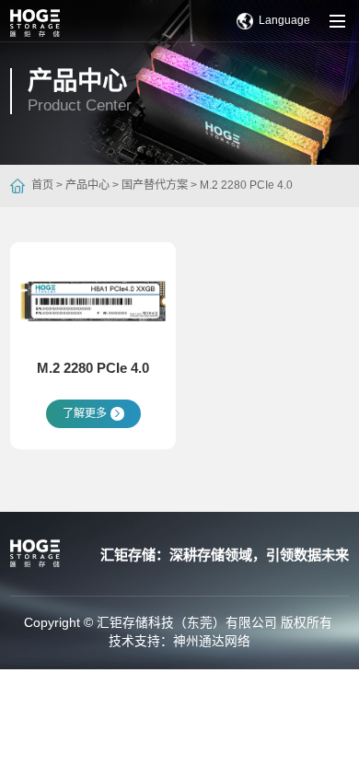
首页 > (47, 185)
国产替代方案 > (158, 185)
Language (284, 20)
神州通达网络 (211, 641)
